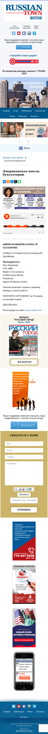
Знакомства (40, 111)
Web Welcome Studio (24, 731)
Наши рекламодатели (15, 161)
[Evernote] (19, 181)
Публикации (26, 111)
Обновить (24, 494)
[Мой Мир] (11, 181)
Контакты (34, 116)
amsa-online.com (33, 310)
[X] (15, 181)
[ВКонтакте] (4, 181)
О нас (15, 111)
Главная (6, 111)
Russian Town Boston (13, 158)
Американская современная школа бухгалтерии (27, 239)
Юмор (12, 116)
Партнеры (22, 116)
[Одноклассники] (8, 181)
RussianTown (7, 239)
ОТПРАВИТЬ (24, 510)
